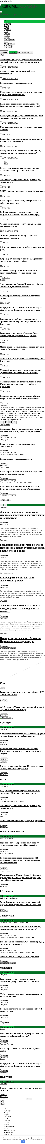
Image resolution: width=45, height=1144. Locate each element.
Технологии (23, 922)
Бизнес (14, 898)
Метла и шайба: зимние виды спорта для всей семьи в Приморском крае (22, 348)
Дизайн (7, 36)
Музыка (7, 38)
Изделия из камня (7, 482)
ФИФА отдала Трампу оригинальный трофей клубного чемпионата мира (22, 708)
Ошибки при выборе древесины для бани (19, 957)
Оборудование (9, 44)
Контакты (8, 48)
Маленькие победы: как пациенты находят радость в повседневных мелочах (21, 608)
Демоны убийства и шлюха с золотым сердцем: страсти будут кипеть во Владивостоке (22, 735)
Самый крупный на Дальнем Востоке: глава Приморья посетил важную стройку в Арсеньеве (21, 384)
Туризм (7, 34)
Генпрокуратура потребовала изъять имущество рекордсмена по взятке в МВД (19, 980)
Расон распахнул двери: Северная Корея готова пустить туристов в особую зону (19, 334)
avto (5, 162)
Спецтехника (5, 425)
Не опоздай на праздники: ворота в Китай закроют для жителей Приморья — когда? (20, 397)
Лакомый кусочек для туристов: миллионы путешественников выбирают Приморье (21, 371)
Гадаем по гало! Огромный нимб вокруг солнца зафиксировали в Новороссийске (19, 844)
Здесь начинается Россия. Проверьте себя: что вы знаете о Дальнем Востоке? (21, 285)
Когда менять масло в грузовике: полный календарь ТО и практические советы (20, 169)
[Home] (5, 22)
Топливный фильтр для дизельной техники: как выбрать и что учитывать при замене (21, 61)
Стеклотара (8, 46)
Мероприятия (9, 40)
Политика (3, 1084)
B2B (6, 42)
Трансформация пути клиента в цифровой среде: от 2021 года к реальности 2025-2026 (20, 903)
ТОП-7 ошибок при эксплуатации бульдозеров (22, 191)
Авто (6, 32)
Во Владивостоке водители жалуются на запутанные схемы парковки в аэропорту (20, 213)
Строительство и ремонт (15, 454)
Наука (6, 28)
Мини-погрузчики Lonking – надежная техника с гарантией (18, 236)
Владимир (4, 436)
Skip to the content (6, 1)
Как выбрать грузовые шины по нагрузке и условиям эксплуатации (21, 140)
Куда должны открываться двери (16, 83)
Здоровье (7, 30)
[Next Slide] (5, 505)
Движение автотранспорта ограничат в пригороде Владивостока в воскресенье (18, 271)
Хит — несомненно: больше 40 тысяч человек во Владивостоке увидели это (21, 767)
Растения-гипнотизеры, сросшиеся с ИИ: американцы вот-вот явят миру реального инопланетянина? (20, 860)
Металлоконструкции (16, 801)
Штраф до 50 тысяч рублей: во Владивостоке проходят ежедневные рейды (21, 260)
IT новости (8, 898)
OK (23, 1141)
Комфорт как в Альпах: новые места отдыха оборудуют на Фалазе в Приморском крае (21, 308)
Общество (4, 975)
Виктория (3, 463)
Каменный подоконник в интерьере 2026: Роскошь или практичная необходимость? (20, 105)
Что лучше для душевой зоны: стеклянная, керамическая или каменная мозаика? (20, 151)
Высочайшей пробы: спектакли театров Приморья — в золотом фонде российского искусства (20, 751)
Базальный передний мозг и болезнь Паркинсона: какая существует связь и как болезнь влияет (22, 547)
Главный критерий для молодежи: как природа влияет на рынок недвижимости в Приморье (20, 321)
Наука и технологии (7, 838)
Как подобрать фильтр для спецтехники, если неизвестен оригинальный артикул (21, 116)
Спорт (6, 26)
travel (6, 164)
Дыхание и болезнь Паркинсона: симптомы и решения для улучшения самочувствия (22, 514)
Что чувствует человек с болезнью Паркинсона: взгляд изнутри (20, 640)
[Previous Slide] (1, 505)
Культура (7, 24)
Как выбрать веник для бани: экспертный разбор (17, 579)
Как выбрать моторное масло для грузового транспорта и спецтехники (21, 93)
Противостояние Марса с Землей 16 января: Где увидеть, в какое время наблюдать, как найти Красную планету (21, 877)
